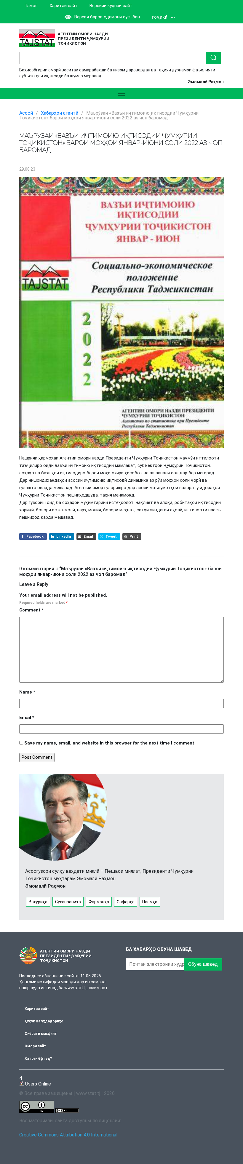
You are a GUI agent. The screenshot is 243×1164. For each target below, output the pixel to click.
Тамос (31, 5)
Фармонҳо (99, 901)
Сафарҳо (126, 901)
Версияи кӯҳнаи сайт (110, 5)
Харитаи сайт (63, 5)
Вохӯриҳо (38, 901)
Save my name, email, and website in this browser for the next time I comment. (110, 743)
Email (26, 717)
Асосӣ (26, 113)
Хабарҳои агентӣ (59, 113)
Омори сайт (35, 1046)
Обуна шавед (203, 964)
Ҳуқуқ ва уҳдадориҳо (44, 1021)
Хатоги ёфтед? (38, 1058)
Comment (31, 610)
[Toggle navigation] (121, 93)
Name (27, 692)
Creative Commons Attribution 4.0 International (68, 1135)
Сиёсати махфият (41, 1034)
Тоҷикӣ (159, 17)
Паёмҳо (149, 901)
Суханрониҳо (68, 901)
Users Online (35, 1080)
